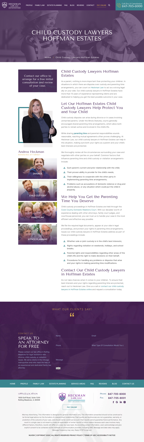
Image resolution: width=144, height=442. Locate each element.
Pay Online (101, 5)
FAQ (65, 5)
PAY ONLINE (72, 407)
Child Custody (37, 195)
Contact (90, 5)
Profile (29, 5)
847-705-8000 (132, 6)
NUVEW (32, 435)
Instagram (125, 402)
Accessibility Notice (106, 435)
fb (113, 402)
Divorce (37, 173)
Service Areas (78, 384)
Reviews (80, 5)
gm (117, 402)
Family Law (40, 5)
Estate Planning (54, 5)
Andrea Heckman (31, 152)
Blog (72, 5)
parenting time (80, 133)
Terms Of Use (90, 435)
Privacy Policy (76, 435)
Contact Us (128, 384)
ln (121, 402)
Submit (58, 368)
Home (12, 384)
